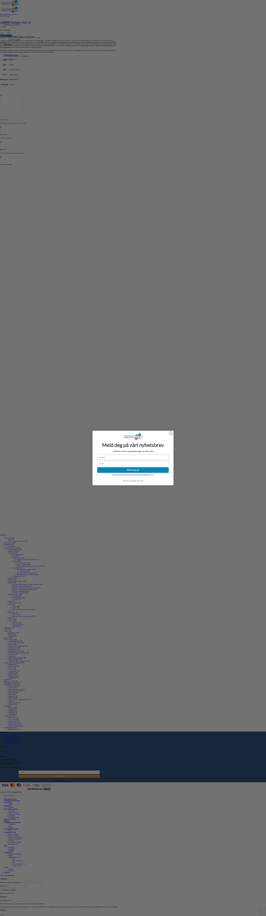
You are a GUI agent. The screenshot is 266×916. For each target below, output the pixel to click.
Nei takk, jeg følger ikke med (133, 481)
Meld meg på (133, 470)
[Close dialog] (171, 433)
